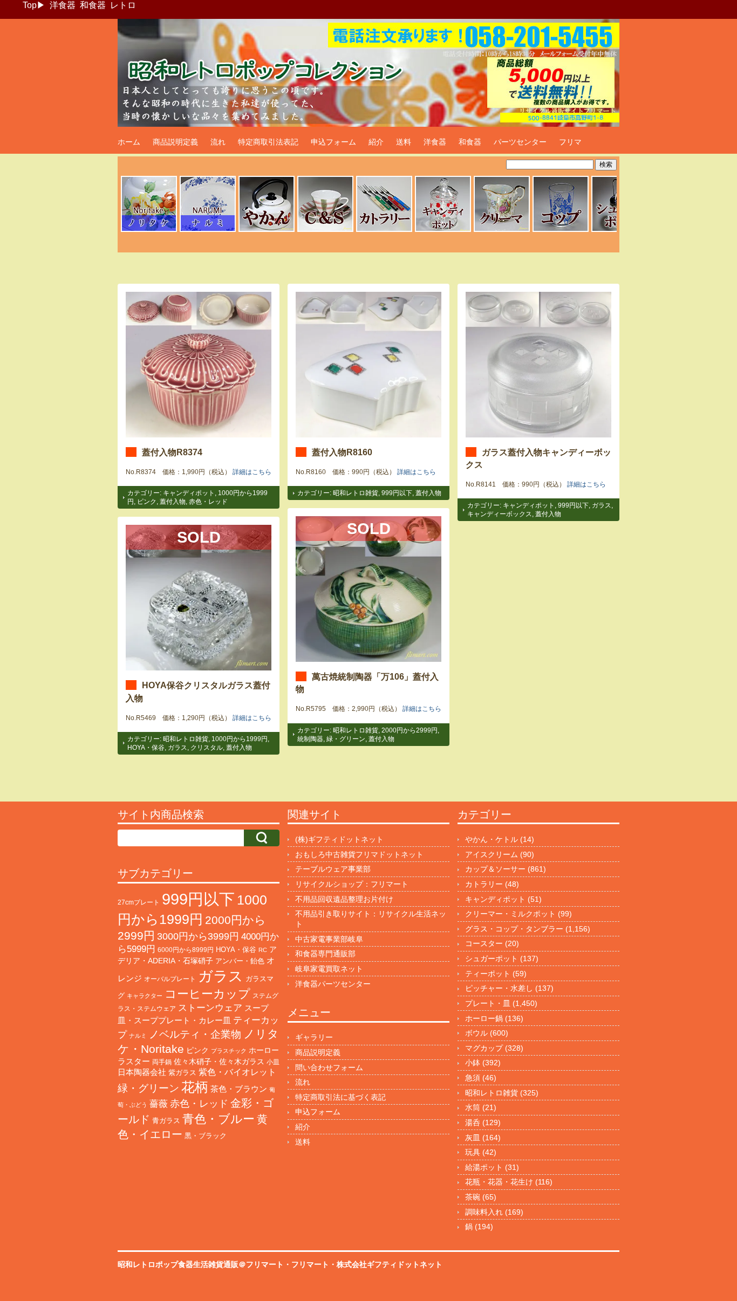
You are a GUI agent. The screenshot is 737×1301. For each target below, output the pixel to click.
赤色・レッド (208, 501)
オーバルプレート (170, 979)
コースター (484, 943)
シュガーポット (491, 958)
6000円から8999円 (186, 950)
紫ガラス (182, 1073)
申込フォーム (333, 142)
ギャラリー (314, 1037)
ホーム (129, 142)
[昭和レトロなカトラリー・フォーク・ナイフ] (384, 230)
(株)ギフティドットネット (339, 839)
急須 (472, 1077)
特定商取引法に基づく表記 (340, 1097)
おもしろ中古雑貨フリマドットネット (359, 854)
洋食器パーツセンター (333, 984)
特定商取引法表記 (268, 142)
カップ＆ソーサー (495, 869)
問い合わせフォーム (329, 1067)
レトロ (123, 5)
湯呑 (472, 1122)
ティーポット (487, 973)
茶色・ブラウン (238, 1088)
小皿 (273, 1062)
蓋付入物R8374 (172, 452)
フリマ (570, 142)
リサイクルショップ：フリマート (351, 884)
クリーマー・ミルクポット (510, 913)
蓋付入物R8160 (342, 452)
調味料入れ (484, 1212)
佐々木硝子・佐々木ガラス (219, 1061)
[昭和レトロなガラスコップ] (560, 230)
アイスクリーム (491, 854)
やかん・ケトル (491, 839)
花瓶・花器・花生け (499, 1181)
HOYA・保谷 (146, 747)
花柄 (194, 1087)
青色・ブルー (218, 1119)
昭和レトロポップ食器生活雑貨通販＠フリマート (201, 1264)
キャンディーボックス (499, 514)
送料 (403, 142)
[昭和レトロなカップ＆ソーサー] (325, 230)
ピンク (146, 501)
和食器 (93, 5)
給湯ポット (484, 1167)
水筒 (472, 1107)
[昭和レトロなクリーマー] (501, 230)
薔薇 (158, 1104)
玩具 (472, 1152)
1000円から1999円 (239, 739)
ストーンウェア (210, 1008)
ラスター (134, 1061)
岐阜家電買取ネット (329, 968)
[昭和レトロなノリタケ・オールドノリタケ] (149, 230)
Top (30, 5)
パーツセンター (520, 142)
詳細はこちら (252, 472)
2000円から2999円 (409, 730)
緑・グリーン (345, 739)
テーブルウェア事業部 (333, 869)
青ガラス (166, 1121)
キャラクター (144, 995)
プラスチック (229, 1050)
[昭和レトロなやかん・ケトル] (266, 230)
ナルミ (138, 1035)
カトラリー (484, 884)
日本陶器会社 (142, 1072)
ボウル (476, 1033)
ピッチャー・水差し (499, 988)
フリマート (310, 1264)
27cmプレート (139, 902)
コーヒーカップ (207, 994)
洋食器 (63, 5)
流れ (218, 142)
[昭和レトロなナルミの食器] (207, 230)
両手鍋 (162, 1062)
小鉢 (472, 1062)
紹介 (376, 142)
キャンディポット (189, 493)
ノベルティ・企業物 (195, 1034)
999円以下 (396, 493)
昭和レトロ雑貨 (355, 493)
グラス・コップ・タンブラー (514, 929)
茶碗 (472, 1197)
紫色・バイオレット (237, 1072)
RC (262, 950)
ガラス (601, 505)
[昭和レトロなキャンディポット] (443, 230)
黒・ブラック (206, 1136)
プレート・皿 (487, 1003)
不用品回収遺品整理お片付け (344, 899)
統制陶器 (310, 739)
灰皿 (472, 1137)
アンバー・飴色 (239, 961)
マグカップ (484, 1048)
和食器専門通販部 (325, 953)
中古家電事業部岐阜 (329, 939)
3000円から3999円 (198, 936)
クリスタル (206, 747)
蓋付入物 (173, 501)
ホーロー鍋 (484, 1018)
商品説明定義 (175, 142)
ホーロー (264, 1050)
